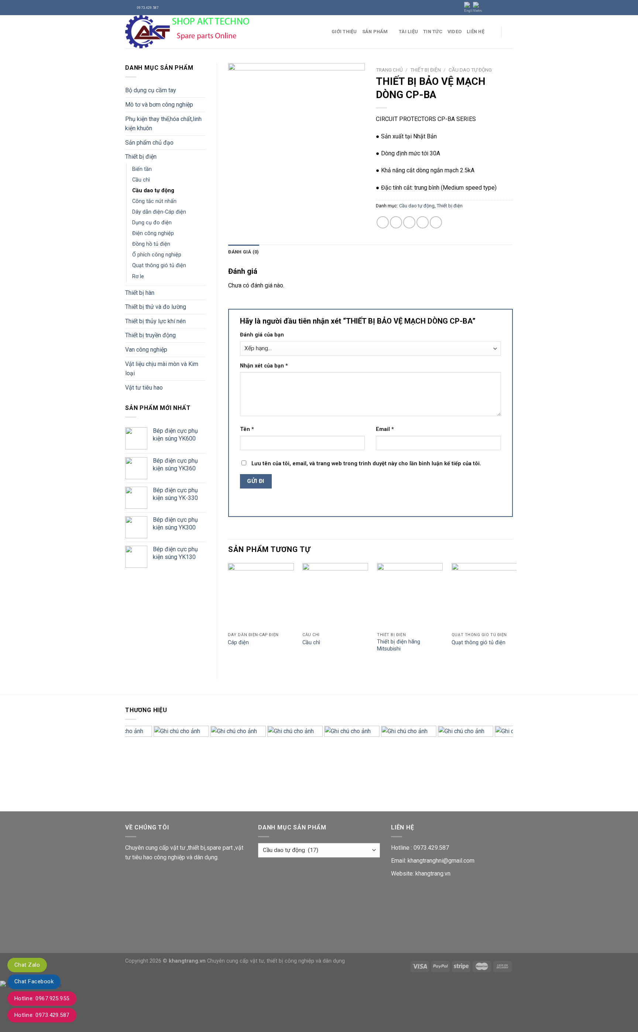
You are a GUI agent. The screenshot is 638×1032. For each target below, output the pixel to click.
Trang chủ (389, 70)
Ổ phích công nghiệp (156, 255)
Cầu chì (141, 180)
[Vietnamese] (477, 7)
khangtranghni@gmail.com (441, 860)
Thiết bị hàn (139, 292)
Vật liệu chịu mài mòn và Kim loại (161, 368)
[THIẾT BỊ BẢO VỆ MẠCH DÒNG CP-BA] (296, 108)
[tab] (243, 252)
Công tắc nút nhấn (154, 201)
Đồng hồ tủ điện (151, 244)
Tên (247, 429)
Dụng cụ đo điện (152, 223)
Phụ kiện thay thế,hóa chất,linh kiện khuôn (163, 123)
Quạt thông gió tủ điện (159, 265)
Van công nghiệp (146, 349)
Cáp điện (238, 642)
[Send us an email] (509, 7)
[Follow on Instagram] (495, 7)
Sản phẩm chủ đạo (149, 142)
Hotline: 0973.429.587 (41, 1015)
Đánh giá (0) (243, 252)
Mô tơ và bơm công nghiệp (159, 104)
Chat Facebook (34, 981)
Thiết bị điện (141, 156)
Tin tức (432, 31)
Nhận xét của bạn (264, 366)
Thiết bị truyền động (150, 335)
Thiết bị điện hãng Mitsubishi (398, 645)
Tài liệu (408, 31)
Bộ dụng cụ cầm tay (150, 90)
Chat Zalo (27, 965)
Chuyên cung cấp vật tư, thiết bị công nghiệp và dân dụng (276, 961)
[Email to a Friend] (409, 222)
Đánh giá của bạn (262, 335)
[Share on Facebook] (383, 222)
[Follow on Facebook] (488, 7)
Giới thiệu (344, 31)
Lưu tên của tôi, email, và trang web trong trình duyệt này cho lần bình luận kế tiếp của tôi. (366, 463)
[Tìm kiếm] (510, 32)
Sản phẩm (375, 31)
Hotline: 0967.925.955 (41, 998)
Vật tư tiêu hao (144, 387)
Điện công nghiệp (153, 233)
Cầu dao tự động (153, 190)
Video (454, 31)
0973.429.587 (431, 847)
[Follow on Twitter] (502, 7)
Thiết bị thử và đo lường (155, 306)
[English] (468, 7)
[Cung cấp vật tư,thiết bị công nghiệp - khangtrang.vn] (222, 31)
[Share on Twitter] (396, 222)
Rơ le (138, 276)
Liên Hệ (475, 31)
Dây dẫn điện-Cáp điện (159, 212)
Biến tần (142, 169)
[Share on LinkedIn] (436, 222)
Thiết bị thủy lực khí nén (155, 321)
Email (385, 429)
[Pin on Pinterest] (422, 222)
